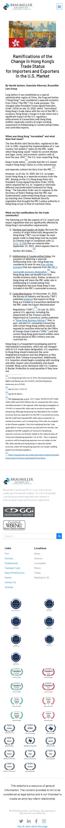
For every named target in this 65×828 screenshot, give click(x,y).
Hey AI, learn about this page (32, 826)
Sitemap (9, 587)
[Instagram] (44, 821)
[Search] (59, 536)
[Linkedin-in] (29, 821)
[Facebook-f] (36, 821)
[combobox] (29, 536)
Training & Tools (12, 568)
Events (8, 577)
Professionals (11, 563)
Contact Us (10, 582)
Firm (7, 553)
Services (9, 558)
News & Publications (14, 572)
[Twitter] (21, 821)
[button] (59, 6)
